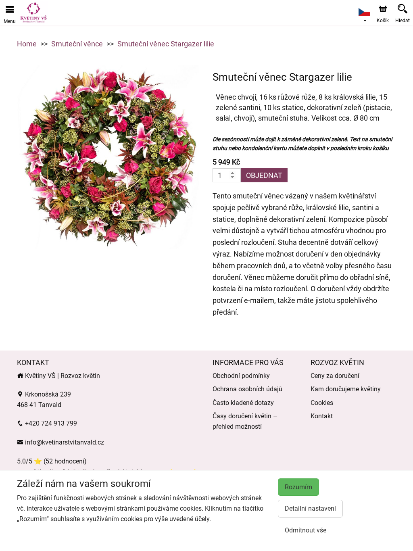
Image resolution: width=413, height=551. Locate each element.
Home (27, 44)
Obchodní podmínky (241, 376)
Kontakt (322, 416)
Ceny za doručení (335, 376)
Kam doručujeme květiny (346, 389)
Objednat (264, 175)
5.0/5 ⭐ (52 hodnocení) (52, 461)
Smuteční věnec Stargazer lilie (165, 44)
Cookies (322, 403)
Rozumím (298, 487)
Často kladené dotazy (243, 403)
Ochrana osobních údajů (247, 389)
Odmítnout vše (305, 530)
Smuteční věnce (77, 44)
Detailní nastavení (310, 508)
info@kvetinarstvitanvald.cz (63, 442)
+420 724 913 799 (50, 423)
